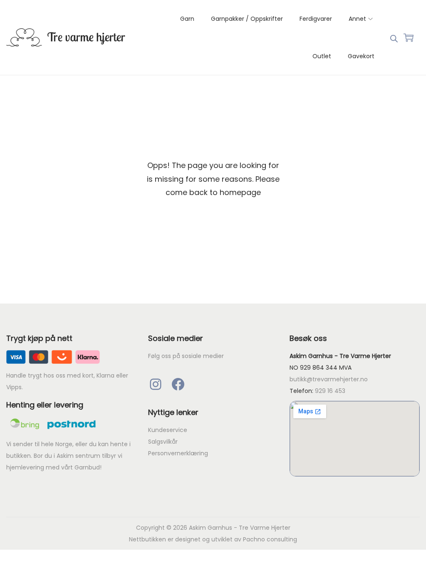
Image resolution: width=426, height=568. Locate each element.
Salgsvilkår (163, 441)
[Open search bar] (394, 37)
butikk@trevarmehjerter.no (329, 379)
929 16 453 (330, 391)
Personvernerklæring (178, 453)
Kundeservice (167, 430)
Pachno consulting (270, 539)
